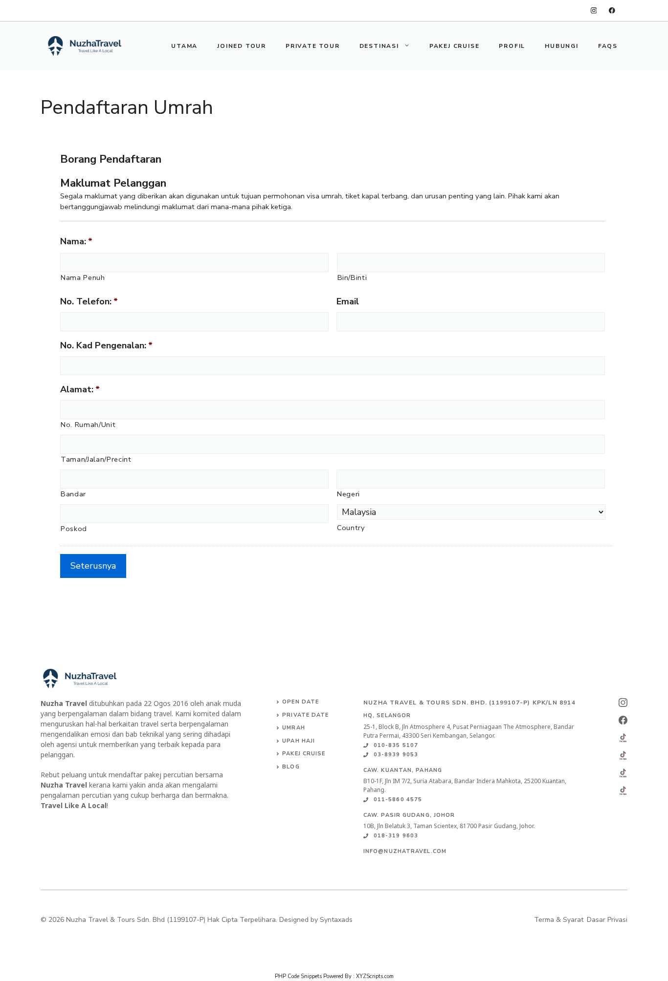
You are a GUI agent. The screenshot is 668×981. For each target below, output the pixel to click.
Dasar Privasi (607, 919)
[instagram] (594, 10)
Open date (300, 701)
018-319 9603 (396, 835)
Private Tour (313, 46)
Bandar (73, 494)
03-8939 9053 (396, 754)
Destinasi (379, 46)
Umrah (293, 727)
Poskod (74, 528)
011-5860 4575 (398, 799)
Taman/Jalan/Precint (96, 459)
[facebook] (612, 10)
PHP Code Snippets (298, 976)
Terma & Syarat (558, 919)
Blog (290, 766)
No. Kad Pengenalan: (106, 345)
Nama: (76, 241)
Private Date (305, 715)
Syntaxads (336, 919)
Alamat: (80, 389)
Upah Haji (298, 741)
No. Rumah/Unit (88, 424)
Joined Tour (241, 46)
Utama (184, 46)
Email (347, 301)
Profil (512, 46)
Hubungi (562, 46)
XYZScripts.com (375, 976)
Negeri (348, 494)
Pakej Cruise (454, 46)
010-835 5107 (396, 745)
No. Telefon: (89, 301)
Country (351, 528)
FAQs (608, 46)
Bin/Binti (352, 277)
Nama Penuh (83, 277)
